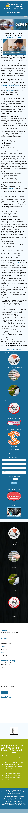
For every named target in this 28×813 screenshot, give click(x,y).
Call (14, 811)
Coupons (14, 801)
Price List (15, 803)
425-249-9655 (17, 12)
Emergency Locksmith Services (14, 401)
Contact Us (19, 801)
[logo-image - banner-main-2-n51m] (14, 24)
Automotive (22, 799)
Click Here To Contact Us (14, 418)
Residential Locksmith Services (14, 352)
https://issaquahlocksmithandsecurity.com (14, 796)
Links (24, 803)
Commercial (15, 799)
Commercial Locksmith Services (14, 367)
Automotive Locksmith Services (14, 383)
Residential (9, 799)
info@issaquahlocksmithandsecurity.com (11, 655)
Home (4, 799)
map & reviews (17, 793)
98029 (12, 349)
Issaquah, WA (10, 37)
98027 (8, 349)
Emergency (8, 801)
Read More (14, 546)
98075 (19, 349)
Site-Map (20, 803)
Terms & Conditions (7, 803)
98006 (15, 349)
